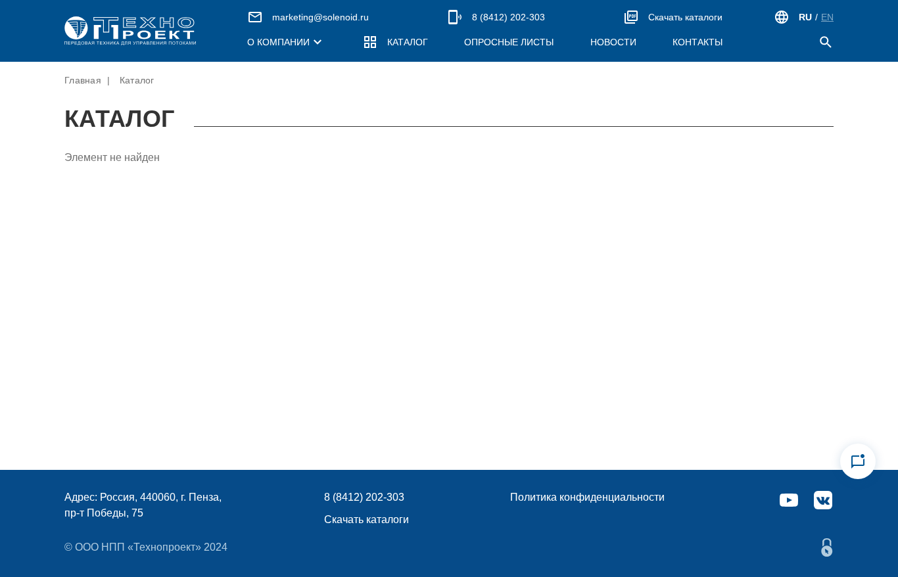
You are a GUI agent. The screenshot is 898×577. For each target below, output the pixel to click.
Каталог (407, 42)
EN (827, 17)
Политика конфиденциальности (587, 497)
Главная (82, 80)
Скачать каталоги (685, 17)
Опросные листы (509, 42)
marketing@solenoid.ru (320, 17)
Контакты (697, 42)
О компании (278, 42)
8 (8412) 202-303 (508, 17)
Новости (613, 42)
